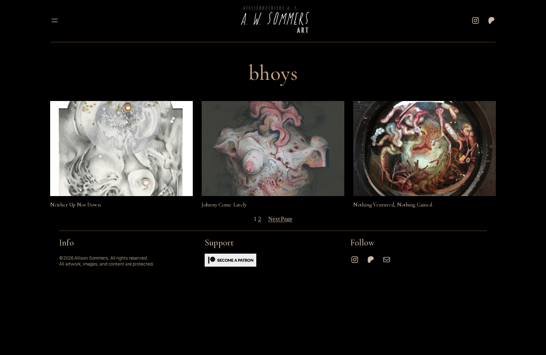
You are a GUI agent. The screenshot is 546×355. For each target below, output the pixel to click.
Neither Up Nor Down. (76, 205)
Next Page (280, 219)
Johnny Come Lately (224, 205)
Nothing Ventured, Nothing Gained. (393, 205)
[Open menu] (54, 20)
